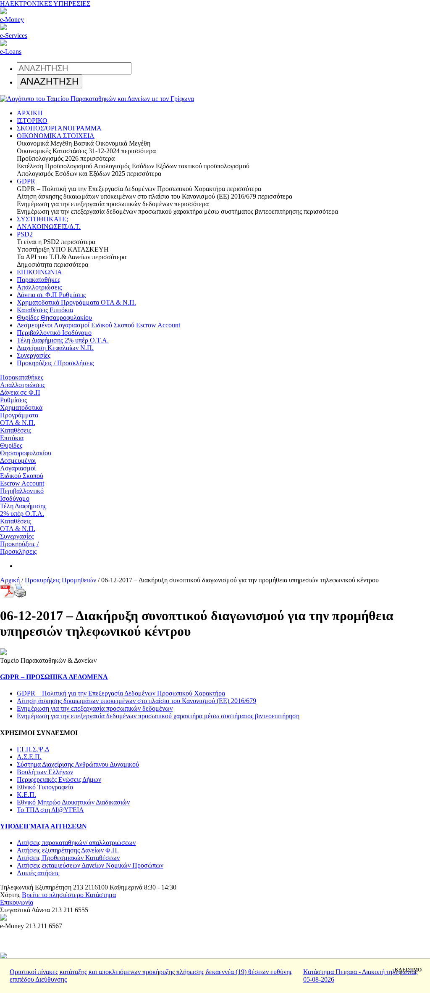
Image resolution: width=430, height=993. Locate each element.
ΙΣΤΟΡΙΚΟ (32, 120)
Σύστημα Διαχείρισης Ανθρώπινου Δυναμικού (78, 764)
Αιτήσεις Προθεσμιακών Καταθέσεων (68, 857)
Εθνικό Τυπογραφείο (45, 787)
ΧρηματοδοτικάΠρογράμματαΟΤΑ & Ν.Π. (21, 415)
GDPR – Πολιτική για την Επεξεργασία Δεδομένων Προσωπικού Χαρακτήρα (121, 693)
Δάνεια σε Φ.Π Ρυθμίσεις (51, 294)
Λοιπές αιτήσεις (38, 872)
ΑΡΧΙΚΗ (30, 113)
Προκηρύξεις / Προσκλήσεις (55, 362)
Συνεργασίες (33, 355)
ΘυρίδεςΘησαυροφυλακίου (25, 449)
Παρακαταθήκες (38, 279)
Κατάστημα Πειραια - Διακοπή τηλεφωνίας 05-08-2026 (360, 975)
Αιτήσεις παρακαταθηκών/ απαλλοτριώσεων (76, 842)
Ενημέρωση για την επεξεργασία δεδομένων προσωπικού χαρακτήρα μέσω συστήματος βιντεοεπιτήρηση (158, 716)
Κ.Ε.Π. (26, 794)
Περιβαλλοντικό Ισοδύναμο (54, 332)
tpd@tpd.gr (50, 902)
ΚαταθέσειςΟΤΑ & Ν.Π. (17, 525)
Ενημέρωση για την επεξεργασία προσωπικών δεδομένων (95, 708)
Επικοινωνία (16, 902)
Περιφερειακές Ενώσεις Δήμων (59, 779)
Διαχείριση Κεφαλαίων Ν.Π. (55, 347)
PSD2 (25, 234)
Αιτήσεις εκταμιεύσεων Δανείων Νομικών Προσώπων (90, 865)
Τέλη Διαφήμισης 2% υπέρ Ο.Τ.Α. (63, 340)
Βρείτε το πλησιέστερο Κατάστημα (69, 894)
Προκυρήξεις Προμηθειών (60, 580)
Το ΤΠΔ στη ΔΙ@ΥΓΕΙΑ (50, 809)
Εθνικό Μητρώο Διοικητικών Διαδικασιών (73, 802)
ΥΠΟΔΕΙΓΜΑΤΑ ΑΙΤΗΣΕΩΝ (43, 826)
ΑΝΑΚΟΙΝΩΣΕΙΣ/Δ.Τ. (49, 226)
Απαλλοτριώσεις (39, 287)
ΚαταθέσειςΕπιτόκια (15, 434)
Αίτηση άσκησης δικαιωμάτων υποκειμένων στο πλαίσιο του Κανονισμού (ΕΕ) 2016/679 (136, 700)
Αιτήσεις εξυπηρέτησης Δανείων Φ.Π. (68, 850)
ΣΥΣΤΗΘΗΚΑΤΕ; (42, 219)
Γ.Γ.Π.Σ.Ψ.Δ (33, 749)
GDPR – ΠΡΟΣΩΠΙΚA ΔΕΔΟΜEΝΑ (54, 676)
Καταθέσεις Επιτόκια (45, 309)
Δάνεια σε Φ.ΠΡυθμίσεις (20, 396)
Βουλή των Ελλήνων (45, 771)
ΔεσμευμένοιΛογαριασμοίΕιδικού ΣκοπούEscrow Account (22, 472)
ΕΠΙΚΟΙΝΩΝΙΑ (39, 272)
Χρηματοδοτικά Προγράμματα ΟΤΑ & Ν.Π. (76, 302)
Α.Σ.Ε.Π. (29, 756)
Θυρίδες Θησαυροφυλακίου (54, 317)
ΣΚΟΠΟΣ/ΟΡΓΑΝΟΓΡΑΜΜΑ (59, 128)
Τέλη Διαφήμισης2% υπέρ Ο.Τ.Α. (23, 509)
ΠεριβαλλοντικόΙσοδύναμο (22, 494)
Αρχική (10, 580)
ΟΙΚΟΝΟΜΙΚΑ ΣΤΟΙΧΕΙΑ (55, 135)
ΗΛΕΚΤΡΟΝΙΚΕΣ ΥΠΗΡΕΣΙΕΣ (45, 3)
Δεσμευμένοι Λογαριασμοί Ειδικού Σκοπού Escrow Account (98, 325)
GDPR (26, 181)
